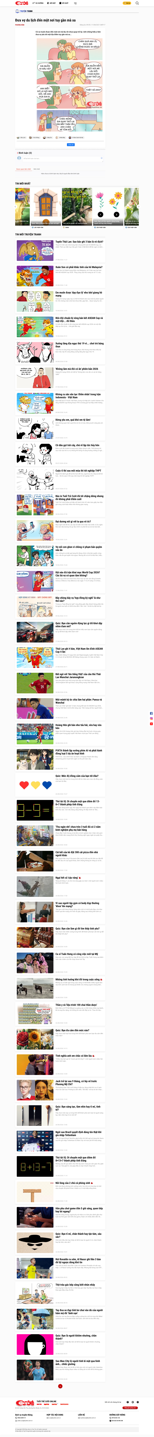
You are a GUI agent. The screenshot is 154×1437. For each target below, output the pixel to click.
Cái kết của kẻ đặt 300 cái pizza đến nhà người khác (77, 854)
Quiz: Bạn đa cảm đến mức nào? (72, 1030)
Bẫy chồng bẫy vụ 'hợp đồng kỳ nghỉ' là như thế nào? (78, 599)
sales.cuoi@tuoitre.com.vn (25, 1420)
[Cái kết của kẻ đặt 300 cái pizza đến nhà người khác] (35, 861)
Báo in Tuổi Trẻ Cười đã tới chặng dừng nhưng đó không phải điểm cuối (80, 498)
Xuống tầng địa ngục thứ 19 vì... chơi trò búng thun (80, 345)
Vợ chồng (36, 137)
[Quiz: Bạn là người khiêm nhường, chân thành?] (35, 1344)
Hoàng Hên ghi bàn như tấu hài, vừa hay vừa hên (78, 727)
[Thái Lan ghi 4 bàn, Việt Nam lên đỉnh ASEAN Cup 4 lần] (35, 657)
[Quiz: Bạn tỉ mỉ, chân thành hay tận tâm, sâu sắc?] (35, 1242)
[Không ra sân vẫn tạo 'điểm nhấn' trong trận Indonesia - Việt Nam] (35, 403)
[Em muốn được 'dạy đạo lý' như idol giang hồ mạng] (35, 301)
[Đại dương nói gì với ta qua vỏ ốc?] (35, 530)
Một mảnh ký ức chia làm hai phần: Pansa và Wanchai (79, 701)
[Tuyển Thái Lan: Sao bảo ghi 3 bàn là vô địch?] (35, 250)
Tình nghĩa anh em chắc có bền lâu (74, 1055)
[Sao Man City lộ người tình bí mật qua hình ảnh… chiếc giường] (35, 1370)
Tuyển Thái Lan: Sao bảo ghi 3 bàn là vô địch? (79, 241)
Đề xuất (65, 3)
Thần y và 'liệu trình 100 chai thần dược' (76, 1005)
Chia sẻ (70, 145)
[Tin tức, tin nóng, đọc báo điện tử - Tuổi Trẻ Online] (40, 1404)
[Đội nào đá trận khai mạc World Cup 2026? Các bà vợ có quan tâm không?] (35, 581)
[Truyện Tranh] (77, 12)
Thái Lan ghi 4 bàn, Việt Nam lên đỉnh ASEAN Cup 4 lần (79, 650)
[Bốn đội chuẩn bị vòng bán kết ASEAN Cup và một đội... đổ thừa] (35, 327)
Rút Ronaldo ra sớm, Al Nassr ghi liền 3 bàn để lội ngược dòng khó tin (78, 1261)
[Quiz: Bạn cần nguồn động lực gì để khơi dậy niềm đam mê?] (35, 632)
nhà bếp (62, 137)
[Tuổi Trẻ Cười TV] (133, 1402)
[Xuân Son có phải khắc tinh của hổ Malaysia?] (35, 276)
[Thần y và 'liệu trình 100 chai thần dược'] (35, 1013)
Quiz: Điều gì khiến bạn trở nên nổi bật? (45, 223)
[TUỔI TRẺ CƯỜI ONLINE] (25, 1403)
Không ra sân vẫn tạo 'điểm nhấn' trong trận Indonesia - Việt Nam (78, 396)
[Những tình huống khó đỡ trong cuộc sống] (35, 988)
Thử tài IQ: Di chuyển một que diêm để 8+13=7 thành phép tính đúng (76, 1159)
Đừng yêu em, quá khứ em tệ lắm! (73, 419)
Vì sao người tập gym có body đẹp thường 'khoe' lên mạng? (77, 905)
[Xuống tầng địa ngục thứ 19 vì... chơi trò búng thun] (35, 352)
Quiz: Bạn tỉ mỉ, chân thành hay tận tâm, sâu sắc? (78, 1235)
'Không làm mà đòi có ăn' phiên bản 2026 (77, 369)
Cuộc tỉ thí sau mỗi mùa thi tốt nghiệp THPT (78, 470)
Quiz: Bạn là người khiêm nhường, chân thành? (76, 1337)
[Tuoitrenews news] (64, 1404)
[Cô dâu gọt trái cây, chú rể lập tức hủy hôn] (35, 454)
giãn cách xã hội (78, 137)
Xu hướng (39, 3)
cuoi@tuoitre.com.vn (55, 1418)
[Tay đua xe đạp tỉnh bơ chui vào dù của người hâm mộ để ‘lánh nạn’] (35, 1319)
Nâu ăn (49, 137)
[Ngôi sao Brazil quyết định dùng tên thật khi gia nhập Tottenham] (35, 1141)
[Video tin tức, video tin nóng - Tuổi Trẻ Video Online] (56, 1404)
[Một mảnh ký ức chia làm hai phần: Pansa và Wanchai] (35, 708)
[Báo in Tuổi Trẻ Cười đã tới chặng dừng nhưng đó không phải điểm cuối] (35, 505)
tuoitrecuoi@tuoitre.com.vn (88, 1418)
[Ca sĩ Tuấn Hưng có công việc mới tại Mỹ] (35, 963)
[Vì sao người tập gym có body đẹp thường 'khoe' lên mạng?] (35, 912)
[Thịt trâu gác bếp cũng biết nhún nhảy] (35, 1293)
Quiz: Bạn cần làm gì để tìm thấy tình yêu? (78, 928)
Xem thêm (60, 1386)
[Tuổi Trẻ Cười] (138, 1402)
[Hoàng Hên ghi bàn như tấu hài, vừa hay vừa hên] (35, 734)
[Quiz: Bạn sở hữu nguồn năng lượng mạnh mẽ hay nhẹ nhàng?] (108, 207)
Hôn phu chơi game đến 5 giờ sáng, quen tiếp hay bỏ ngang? (79, 1210)
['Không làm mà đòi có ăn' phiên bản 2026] (35, 377)
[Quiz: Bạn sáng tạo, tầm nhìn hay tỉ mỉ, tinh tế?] (35, 1115)
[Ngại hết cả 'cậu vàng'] (35, 886)
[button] (75, 3)
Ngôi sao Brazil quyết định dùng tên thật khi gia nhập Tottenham (78, 1134)
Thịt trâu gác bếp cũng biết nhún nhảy (75, 1284)
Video (67, 227)
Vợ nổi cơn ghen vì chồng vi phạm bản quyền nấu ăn (79, 549)
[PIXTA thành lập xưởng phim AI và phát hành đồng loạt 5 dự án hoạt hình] (35, 759)
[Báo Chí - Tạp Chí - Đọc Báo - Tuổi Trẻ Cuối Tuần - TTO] (47, 1404)
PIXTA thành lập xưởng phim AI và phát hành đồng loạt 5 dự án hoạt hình (79, 752)
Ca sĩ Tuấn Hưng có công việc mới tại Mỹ (77, 954)
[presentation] (15, 206)
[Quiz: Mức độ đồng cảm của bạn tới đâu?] (35, 785)
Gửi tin (128, 3)
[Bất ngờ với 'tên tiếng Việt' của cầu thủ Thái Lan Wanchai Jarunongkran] (35, 683)
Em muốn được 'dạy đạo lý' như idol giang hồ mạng (79, 294)
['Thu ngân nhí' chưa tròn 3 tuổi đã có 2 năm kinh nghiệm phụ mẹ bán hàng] (35, 835)
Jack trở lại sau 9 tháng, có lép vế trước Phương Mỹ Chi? (76, 1083)
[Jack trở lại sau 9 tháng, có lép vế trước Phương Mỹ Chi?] (35, 1090)
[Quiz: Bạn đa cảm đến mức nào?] (35, 1039)
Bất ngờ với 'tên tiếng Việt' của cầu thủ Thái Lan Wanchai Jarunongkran (78, 676)
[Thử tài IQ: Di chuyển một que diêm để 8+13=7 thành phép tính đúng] (35, 1166)
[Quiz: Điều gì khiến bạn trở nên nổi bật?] (46, 207)
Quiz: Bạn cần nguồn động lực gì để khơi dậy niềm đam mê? (79, 625)
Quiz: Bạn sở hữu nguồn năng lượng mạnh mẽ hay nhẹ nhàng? (106, 222)
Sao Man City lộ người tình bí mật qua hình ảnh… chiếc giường (78, 1363)
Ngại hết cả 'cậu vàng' (67, 877)
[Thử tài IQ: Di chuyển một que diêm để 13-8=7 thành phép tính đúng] (35, 810)
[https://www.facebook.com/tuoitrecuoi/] (128, 1402)
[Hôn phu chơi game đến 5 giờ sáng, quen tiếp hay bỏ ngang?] (35, 1217)
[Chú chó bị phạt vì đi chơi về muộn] (77, 207)
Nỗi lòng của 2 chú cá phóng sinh (73, 1183)
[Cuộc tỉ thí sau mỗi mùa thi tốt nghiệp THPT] (35, 479)
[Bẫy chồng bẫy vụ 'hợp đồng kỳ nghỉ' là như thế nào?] (35, 606)
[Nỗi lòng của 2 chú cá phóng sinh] (35, 1192)
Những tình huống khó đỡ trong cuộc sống (78, 979)
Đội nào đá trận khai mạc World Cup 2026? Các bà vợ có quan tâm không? (78, 574)
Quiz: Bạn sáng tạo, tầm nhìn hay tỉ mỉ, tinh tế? (78, 1108)
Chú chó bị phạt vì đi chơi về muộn (75, 223)
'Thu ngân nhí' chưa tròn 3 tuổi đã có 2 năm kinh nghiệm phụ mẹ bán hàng (78, 828)
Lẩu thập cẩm (38, 227)
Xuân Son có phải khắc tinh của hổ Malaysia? (79, 267)
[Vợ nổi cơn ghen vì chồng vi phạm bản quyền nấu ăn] (35, 556)
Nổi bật (53, 3)
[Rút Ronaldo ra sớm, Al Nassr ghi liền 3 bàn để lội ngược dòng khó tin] (35, 1268)
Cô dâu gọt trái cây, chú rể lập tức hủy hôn (77, 445)
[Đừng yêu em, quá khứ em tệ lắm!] (35, 428)
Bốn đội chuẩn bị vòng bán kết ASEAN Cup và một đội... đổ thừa (79, 320)
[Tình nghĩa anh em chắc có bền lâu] (35, 1064)
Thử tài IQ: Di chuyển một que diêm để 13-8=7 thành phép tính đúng (78, 803)
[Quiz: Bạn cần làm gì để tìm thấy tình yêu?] (35, 937)
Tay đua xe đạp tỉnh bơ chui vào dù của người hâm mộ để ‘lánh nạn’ (79, 1312)
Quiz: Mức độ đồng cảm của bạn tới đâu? (77, 776)
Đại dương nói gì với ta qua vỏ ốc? (73, 521)
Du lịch (23, 137)
